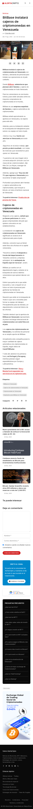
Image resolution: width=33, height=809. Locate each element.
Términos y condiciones (16, 803)
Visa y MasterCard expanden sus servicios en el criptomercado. (14, 371)
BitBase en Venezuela (10, 384)
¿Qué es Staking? (10, 679)
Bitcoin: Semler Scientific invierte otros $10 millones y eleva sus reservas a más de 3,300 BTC (16, 488)
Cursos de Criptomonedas (11, 789)
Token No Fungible (24, 792)
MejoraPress (28, 806)
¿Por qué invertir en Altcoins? (14, 654)
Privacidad (25, 800)
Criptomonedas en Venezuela (12, 391)
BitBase (11, 84)
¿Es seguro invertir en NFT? (14, 629)
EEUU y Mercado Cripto (10, 779)
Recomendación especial (10, 781)
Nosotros (8, 800)
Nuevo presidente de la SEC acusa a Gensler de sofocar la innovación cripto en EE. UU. (16, 432)
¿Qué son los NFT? (11, 617)
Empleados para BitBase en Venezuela (15, 395)
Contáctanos (16, 800)
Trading (16, 776)
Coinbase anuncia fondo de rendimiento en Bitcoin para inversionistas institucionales (14, 460)
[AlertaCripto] (10, 3)
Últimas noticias (7, 776)
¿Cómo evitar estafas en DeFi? (15, 612)
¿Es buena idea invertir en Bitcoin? (16, 649)
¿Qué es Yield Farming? (13, 674)
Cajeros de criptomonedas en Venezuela (16, 387)
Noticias (5, 13)
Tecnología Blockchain (9, 787)
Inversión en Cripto (8, 784)
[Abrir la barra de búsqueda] (25, 3)
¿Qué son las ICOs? (11, 607)
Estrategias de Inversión (10, 792)
